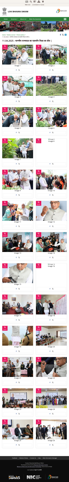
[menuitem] (31, 1)
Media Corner (11, 35)
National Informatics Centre (41, 465)
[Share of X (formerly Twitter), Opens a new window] (63, 35)
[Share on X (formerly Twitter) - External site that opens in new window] (19, 70)
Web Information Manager (50, 458)
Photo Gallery (21, 35)
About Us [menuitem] (23, 19)
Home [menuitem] (6, 19)
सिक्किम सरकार (27, 4)
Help (39, 458)
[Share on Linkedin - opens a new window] (66, 35)
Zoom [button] (4, 48)
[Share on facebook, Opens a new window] (61, 35)
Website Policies (23, 458)
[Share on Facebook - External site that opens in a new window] (16, 70)
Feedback (14, 458)
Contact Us (33, 458)
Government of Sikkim (38, 4)
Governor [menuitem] (14, 19)
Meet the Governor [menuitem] (35, 19)
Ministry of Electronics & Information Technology (29, 466)
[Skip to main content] (26, 1)
